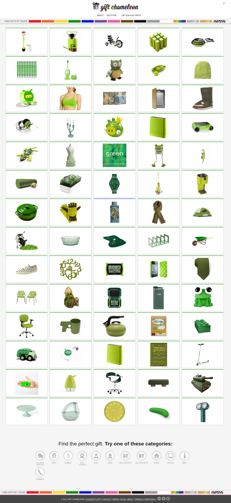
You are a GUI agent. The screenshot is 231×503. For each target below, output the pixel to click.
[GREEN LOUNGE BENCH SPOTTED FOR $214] (158, 383)
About (100, 15)
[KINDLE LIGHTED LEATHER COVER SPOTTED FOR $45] (158, 98)
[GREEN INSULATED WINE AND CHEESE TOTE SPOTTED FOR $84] (70, 297)
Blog (123, 499)
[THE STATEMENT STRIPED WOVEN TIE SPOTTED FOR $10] (202, 269)
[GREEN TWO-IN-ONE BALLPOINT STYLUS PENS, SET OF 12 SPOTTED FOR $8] (26, 70)
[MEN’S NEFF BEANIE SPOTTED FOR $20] (202, 70)
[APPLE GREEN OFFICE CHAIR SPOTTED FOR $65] (26, 326)
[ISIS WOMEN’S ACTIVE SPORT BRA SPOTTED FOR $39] (70, 98)
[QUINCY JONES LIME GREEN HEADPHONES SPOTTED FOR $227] (26, 127)
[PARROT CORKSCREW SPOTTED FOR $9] (202, 155)
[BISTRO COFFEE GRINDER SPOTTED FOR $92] (70, 41)
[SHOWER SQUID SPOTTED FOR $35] (158, 184)
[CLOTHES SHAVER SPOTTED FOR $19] (202, 411)
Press (116, 499)
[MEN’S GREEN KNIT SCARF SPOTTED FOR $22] (158, 212)
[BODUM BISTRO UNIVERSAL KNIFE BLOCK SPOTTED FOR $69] (158, 127)
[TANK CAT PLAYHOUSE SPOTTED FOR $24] (202, 383)
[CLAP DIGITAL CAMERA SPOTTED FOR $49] (26, 383)
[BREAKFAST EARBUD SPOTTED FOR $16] (70, 354)
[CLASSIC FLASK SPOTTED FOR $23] (158, 297)
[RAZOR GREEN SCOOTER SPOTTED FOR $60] (202, 354)
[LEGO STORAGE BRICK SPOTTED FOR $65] (202, 326)
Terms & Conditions (145, 499)
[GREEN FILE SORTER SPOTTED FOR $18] (158, 241)
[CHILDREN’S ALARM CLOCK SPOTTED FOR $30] (26, 98)
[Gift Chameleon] (116, 10)
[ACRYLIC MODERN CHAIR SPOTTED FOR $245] (114, 383)
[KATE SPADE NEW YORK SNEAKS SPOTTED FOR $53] (26, 269)
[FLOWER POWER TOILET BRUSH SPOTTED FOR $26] (26, 41)
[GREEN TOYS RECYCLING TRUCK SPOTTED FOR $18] (26, 354)
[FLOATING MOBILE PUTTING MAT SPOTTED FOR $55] (114, 241)
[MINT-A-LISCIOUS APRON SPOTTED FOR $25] (70, 155)
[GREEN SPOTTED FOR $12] (114, 155)
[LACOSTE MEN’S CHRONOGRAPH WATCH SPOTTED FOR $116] (114, 184)
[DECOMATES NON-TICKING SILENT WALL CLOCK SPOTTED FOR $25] (114, 411)
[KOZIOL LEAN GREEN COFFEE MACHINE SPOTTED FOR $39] (202, 184)
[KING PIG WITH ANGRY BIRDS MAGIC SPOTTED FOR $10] (114, 127)
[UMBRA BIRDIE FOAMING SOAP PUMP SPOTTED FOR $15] (70, 383)
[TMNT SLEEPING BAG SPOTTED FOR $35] (114, 212)
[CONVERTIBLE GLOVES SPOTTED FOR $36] (70, 212)
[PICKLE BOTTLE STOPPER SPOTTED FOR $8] (158, 411)
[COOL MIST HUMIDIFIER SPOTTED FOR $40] (70, 411)
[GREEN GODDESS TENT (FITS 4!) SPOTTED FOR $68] (202, 212)
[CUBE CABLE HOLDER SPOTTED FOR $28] (158, 41)
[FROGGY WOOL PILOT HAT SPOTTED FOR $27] (158, 155)
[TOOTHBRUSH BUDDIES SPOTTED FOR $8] (70, 70)
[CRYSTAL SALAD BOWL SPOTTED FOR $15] (70, 241)
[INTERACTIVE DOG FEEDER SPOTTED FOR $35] (26, 241)
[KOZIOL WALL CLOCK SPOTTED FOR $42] (70, 269)
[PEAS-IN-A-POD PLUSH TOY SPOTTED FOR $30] (158, 70)
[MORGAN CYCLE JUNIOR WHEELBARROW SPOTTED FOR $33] (202, 241)
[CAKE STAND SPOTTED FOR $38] (26, 411)
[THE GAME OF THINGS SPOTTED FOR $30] (158, 326)
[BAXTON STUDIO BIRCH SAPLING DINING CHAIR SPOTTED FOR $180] (26, 297)
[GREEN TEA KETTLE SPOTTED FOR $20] (114, 326)
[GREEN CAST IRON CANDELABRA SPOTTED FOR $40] (70, 127)
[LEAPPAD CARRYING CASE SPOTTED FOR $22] (114, 297)
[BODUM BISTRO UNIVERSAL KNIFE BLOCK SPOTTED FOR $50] (114, 354)
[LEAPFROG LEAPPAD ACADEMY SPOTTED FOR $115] (114, 269)
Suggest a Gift (93, 499)
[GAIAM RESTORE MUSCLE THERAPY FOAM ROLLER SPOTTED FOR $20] (26, 184)
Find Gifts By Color (16, 21)
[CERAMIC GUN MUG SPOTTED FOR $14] (70, 326)
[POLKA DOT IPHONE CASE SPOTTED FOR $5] (158, 269)
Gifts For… (112, 15)
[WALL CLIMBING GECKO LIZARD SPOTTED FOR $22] (26, 155)
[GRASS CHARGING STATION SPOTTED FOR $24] (70, 184)
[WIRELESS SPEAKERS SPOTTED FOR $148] (202, 127)
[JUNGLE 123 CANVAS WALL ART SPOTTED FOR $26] (114, 98)
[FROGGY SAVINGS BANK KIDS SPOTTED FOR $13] (202, 297)
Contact (106, 499)
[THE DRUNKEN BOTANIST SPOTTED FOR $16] (158, 354)
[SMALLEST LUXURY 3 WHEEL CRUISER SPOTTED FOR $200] (114, 41)
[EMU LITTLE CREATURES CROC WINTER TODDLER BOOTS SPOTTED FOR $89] (202, 98)
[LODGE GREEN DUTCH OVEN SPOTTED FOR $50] (26, 212)
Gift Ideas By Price (131, 15)
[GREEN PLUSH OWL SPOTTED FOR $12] (114, 70)
